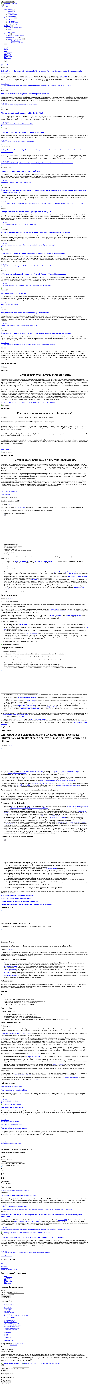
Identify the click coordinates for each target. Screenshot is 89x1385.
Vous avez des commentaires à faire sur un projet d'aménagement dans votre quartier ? (26, 904)
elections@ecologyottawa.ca (70, 1077)
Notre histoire (8, 1308)
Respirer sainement (9, 1320)
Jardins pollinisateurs (6, 449)
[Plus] (13, 10)
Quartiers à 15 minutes (10, 1322)
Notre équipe (7, 1309)
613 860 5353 (13, 1345)
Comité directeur (8, 1314)
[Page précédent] (2, 348)
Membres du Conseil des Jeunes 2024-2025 (16, 1316)
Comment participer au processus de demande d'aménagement (19, 901)
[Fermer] (2, 1365)
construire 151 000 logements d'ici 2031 (77, 806)
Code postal (4, 1294)
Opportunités (7, 1337)
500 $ (12, 1305)
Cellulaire (3, 1161)
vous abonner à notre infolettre (23, 1074)
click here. (11, 745)
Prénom (3, 1156)
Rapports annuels (9, 1312)
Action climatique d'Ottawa (11, 1326)
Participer (6, 1336)
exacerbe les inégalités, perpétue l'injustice (68, 785)
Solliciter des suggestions (34, 1056)
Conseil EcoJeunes (9, 963)
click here (10, 504)
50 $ (2, 1305)
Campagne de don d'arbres (11, 1323)
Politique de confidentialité (11, 1340)
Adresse (13, 1163)
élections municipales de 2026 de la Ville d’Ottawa (17, 1033)
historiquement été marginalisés (57, 817)
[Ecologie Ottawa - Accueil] (9, 3)
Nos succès (7, 1311)
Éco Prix (6, 972)
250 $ (8, 1305)
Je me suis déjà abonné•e (7, 1180)
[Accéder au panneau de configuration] (12, 1363)
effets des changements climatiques (33, 771)
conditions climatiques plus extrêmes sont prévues (65, 771)
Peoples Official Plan (58, 1064)
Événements (7, 1332)
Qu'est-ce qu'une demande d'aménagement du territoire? (17, 895)
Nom (2, 1158)
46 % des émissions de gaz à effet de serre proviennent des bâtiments (29, 808)
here (18, 651)
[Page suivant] (5, 348)
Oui (2, 1170)
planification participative (50, 868)
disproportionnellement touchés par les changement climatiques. (57, 780)
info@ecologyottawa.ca (19, 1343)
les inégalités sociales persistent (17, 773)
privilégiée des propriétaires (24, 785)
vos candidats (23, 624)
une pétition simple (32, 633)
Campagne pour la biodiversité (12, 1325)
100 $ (5, 1305)
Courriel (6, 1159)
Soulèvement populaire (10, 1329)
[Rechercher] (2, 5)
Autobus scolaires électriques (9, 491)
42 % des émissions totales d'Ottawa (51, 816)
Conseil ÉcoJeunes (9, 1317)
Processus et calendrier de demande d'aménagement (16, 898)
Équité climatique (5, 494)
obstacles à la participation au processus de (42, 783)
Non (2, 1175)
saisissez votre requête (7, 1368)
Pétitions (6, 1334)
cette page (35, 1079)
